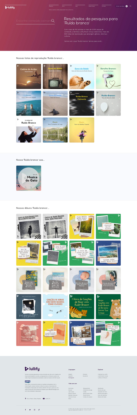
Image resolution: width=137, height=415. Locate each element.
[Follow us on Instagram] (34, 410)
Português (71, 377)
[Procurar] (130, 6)
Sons (63, 6)
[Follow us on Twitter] (30, 410)
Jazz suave (71, 391)
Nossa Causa (92, 6)
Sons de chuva (72, 396)
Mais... (70, 398)
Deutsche (85, 376)
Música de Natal (102, 396)
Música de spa (101, 390)
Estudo (70, 390)
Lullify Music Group (103, 376)
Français (85, 374)
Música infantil (72, 393)
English (70, 374)
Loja (76, 6)
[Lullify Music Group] (9, 7)
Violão (84, 391)
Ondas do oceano (87, 396)
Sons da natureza (102, 395)
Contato (104, 6)
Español (70, 376)
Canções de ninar (102, 391)
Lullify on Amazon (102, 377)
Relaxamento (86, 388)
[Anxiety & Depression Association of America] (27, 382)
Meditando (100, 388)
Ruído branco (86, 395)
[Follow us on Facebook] (25, 410)
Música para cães (87, 393)
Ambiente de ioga (87, 390)
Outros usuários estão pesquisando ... (61, 9)
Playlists (51, 6)
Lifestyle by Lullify (102, 374)
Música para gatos (102, 393)
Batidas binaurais (72, 395)
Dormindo (70, 388)
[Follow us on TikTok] (39, 410)
